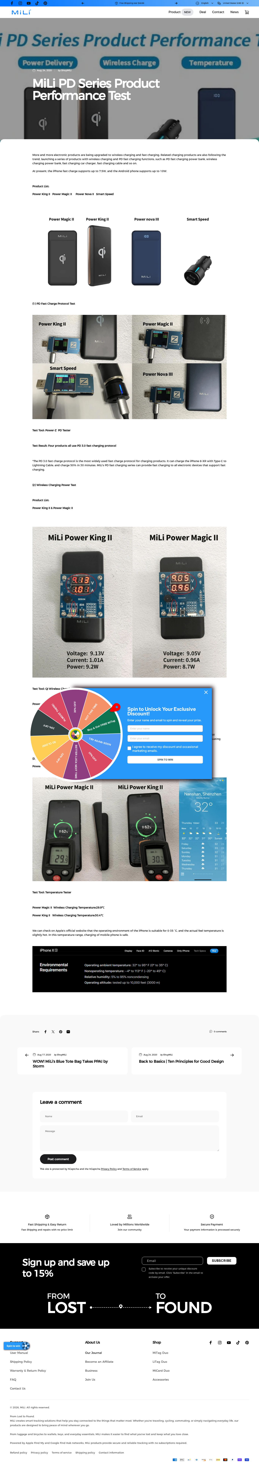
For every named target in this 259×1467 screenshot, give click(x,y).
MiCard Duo (161, 1370)
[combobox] (205, 3)
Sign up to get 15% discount (131, 3)
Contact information (111, 1452)
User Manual (19, 1353)
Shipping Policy (21, 1362)
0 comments (220, 1031)
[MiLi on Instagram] (20, 3)
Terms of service (62, 1452)
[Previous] (83, 3)
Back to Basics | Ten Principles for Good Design (181, 1061)
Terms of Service (131, 1169)
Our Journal (93, 1353)
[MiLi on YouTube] (29, 3)
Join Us (90, 1379)
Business (91, 1370)
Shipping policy (85, 1452)
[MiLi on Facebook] (12, 3)
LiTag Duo (160, 1362)
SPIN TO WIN (165, 759)
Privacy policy (39, 1452)
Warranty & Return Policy (28, 1370)
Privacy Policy (109, 1169)
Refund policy (18, 1452)
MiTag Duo (160, 1353)
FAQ (13, 1379)
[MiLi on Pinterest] (45, 3)
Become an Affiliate (99, 1362)
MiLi (22, 1407)
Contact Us (17, 1388)
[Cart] (247, 12)
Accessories (161, 1379)
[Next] (176, 3)
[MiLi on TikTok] (37, 3)
